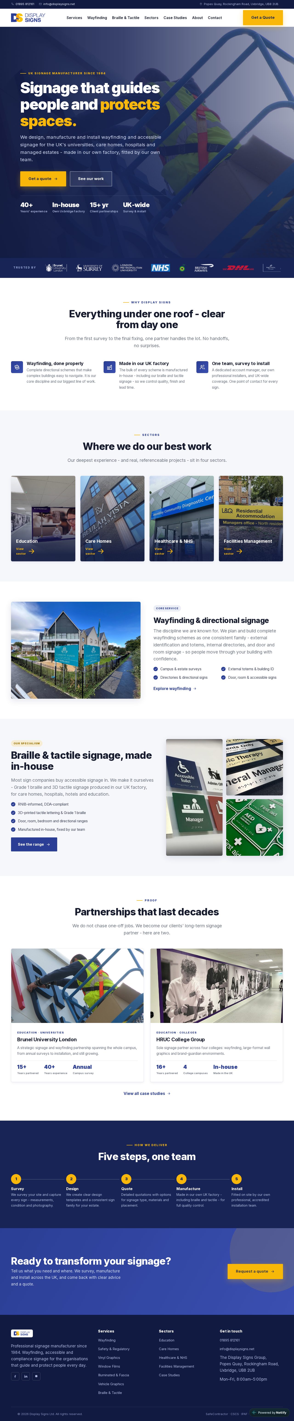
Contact (215, 18)
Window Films (109, 1366)
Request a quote (252, 1271)
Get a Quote (263, 17)
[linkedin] (26, 1376)
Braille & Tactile (125, 18)
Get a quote (39, 178)
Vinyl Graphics (109, 1358)
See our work (91, 178)
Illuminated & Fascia (113, 1375)
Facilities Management (176, 1366)
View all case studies (144, 1093)
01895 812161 (25, 4)
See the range (31, 844)
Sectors (151, 18)
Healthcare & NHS (173, 1358)
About (197, 18)
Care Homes (169, 1349)
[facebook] (15, 1376)
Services (74, 18)
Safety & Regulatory (114, 1349)
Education (166, 1340)
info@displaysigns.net (59, 4)
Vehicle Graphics (111, 1384)
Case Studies (175, 18)
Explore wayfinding (172, 688)
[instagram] (36, 1376)
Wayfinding (97, 18)
